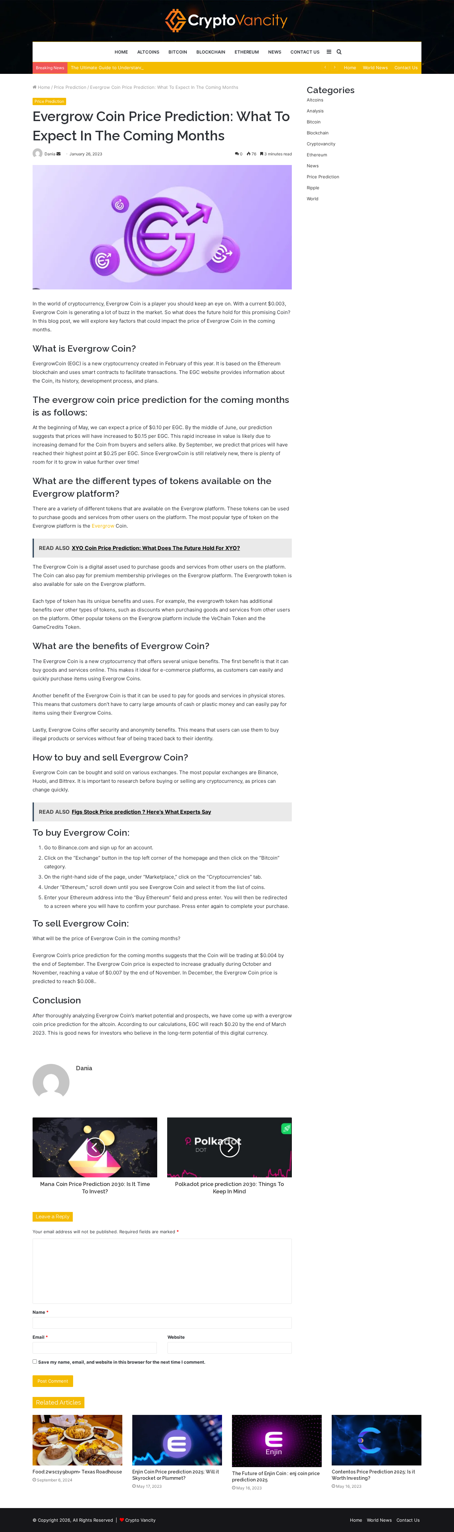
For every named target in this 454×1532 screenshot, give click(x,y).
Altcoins (148, 52)
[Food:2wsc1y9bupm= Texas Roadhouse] (77, 1440)
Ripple (313, 187)
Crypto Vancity (140, 1520)
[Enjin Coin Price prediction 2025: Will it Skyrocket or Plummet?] (177, 1440)
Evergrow (103, 526)
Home (121, 52)
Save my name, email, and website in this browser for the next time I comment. (121, 1362)
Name (41, 1312)
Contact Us (304, 52)
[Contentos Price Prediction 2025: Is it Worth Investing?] (376, 1440)
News (274, 52)
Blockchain (210, 52)
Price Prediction (70, 87)
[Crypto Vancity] (227, 20)
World (312, 198)
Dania (84, 1068)
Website (176, 1337)
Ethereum (247, 52)
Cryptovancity (321, 143)
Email (40, 1337)
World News (375, 67)
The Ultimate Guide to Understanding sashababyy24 (125, 67)
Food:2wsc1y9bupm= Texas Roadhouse (77, 1471)
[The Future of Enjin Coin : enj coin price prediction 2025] (277, 1441)
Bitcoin (178, 52)
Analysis (315, 110)
